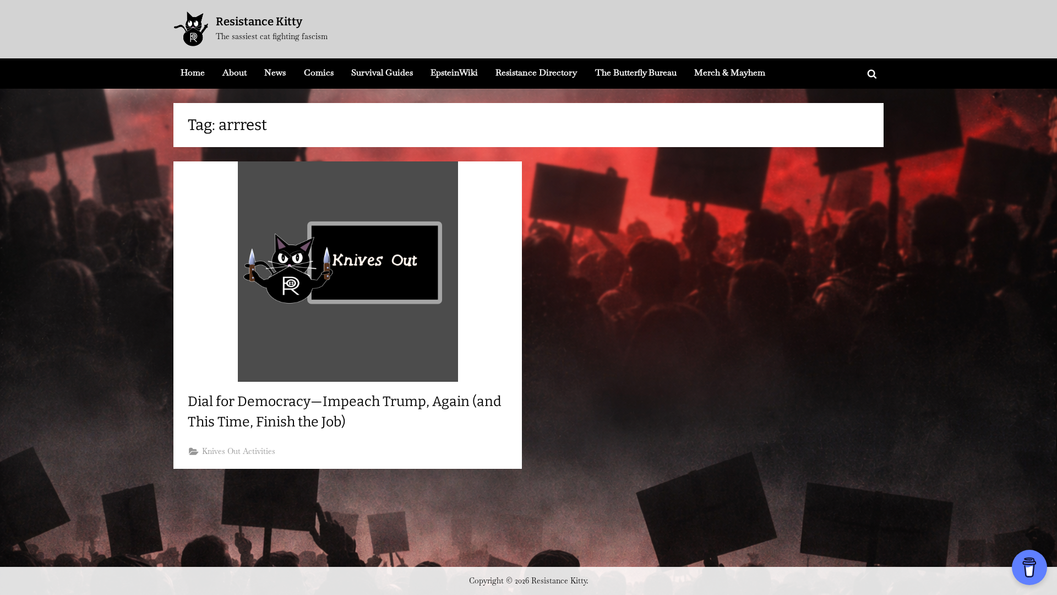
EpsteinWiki (454, 72)
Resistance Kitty (259, 21)
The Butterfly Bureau (636, 72)
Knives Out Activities (238, 451)
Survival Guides (382, 72)
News (275, 72)
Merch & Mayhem (729, 72)
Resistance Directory (536, 72)
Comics (319, 72)
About (234, 72)
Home (193, 72)
